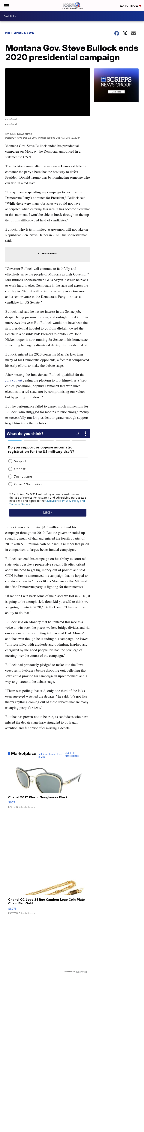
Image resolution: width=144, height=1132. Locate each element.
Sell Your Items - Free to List (50, 755)
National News (19, 33)
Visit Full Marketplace (72, 754)
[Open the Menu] (6, 5)
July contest (13, 380)
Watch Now (129, 5)
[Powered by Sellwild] (81, 971)
